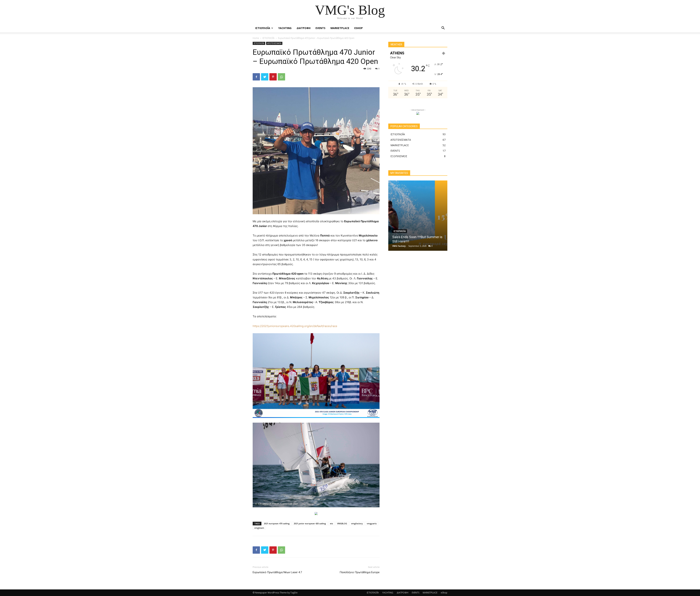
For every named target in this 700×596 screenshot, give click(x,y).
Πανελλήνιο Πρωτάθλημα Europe (360, 572)
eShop (358, 28)
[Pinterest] (273, 76)
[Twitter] (264, 76)
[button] (443, 28)
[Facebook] (256, 76)
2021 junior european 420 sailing (310, 523)
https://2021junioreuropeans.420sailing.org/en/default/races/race (295, 326)
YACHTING (284, 28)
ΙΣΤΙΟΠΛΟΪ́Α (262, 28)
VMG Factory (399, 246)
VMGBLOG (342, 523)
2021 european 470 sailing (277, 523)
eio (331, 523)
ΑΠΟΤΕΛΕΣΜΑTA (274, 43)
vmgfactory (357, 523)
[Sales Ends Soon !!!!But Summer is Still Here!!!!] (417, 215)
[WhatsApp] (281, 76)
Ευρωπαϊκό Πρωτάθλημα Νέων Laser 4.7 (277, 572)
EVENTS (320, 28)
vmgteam (259, 527)
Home (256, 38)
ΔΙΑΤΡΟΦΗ (303, 28)
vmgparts (372, 523)
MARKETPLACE (339, 28)
